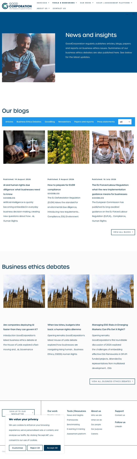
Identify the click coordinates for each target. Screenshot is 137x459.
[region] (34, 434)
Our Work (85, 3)
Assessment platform (76, 434)
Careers (94, 434)
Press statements (106, 121)
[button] (133, 14)
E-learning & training (76, 429)
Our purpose (96, 429)
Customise (17, 448)
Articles (9, 121)
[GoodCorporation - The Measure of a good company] (17, 6)
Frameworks (72, 420)
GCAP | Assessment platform (113, 3)
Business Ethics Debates (29, 121)
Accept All (52, 448)
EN (127, 14)
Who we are (96, 415)
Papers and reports (84, 121)
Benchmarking (73, 424)
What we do (96, 420)
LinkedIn (118, 426)
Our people (96, 424)
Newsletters (64, 121)
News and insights (75, 415)
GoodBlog (50, 121)
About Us (42, 8)
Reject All (35, 448)
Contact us (59, 8)
